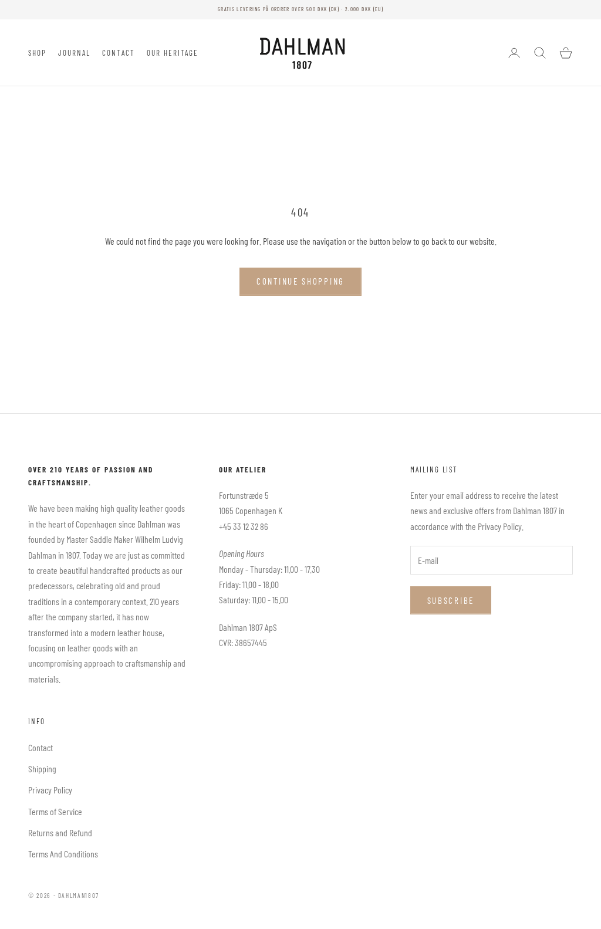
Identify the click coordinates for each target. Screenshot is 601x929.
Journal (74, 53)
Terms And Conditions (63, 853)
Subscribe (450, 600)
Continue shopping (300, 281)
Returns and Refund (60, 832)
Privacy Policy (50, 789)
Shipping (42, 768)
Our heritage (173, 53)
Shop (37, 53)
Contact (118, 53)
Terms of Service (55, 811)
